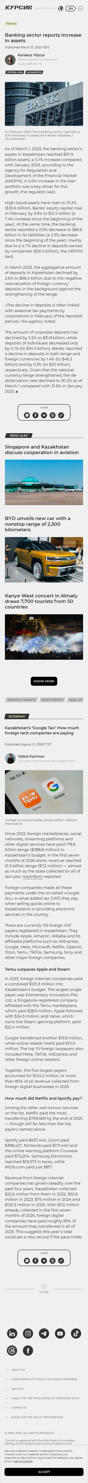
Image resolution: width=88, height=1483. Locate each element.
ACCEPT (44, 1472)
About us (18, 1369)
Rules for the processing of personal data (45, 1398)
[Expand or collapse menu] (80, 8)
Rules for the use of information (37, 1417)
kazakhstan (34, 72)
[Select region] (60, 8)
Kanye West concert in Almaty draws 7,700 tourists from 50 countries (41, 601)
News (11, 23)
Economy (16, 716)
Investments (52, 700)
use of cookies (22, 1461)
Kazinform (33, 876)
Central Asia (15, 72)
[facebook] (28, 1350)
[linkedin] (12, 1333)
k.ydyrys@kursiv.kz (30, 63)
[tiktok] (76, 1333)
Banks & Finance (21, 700)
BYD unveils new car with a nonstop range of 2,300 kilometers (37, 524)
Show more (44, 681)
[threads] (12, 1350)
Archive (17, 1388)
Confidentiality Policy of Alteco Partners (44, 1379)
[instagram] (28, 1333)
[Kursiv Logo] (18, 7)
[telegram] (44, 1333)
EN (70, 8)
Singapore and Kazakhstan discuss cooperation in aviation (42, 449)
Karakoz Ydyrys (31, 55)
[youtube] (60, 1333)
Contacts (18, 1407)
